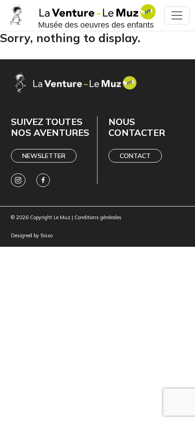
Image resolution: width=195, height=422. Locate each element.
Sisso (46, 235)
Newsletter (43, 156)
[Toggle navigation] (177, 15)
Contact (135, 156)
